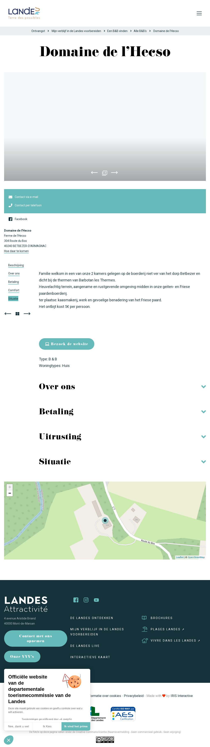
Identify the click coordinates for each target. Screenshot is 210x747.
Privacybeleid (134, 696)
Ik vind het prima (76, 726)
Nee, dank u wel (18, 726)
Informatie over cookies (104, 696)
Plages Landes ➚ (168, 629)
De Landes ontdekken (91, 618)
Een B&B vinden (117, 31)
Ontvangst (38, 31)
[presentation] (94, 173)
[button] (9, 740)
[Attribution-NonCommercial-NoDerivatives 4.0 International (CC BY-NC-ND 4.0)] (105, 739)
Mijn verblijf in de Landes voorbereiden (76, 31)
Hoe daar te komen (16, 251)
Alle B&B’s (140, 31)
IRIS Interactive (182, 696)
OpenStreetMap (196, 557)
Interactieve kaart (90, 657)
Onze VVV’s (22, 657)
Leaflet (179, 557)
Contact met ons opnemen (35, 639)
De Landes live (85, 646)
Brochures (162, 618)
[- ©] (105, 126)
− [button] (9, 493)
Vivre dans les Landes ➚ (176, 640)
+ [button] (9, 487)
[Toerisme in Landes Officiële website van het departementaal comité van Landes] (24, 13)
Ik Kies (47, 726)
